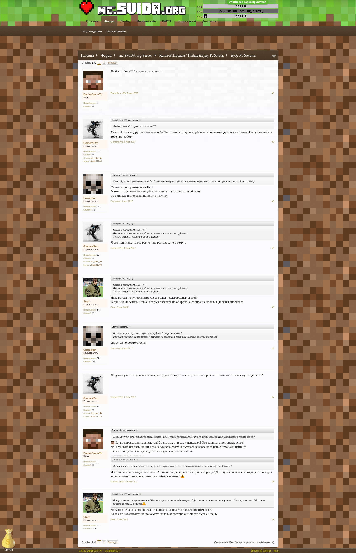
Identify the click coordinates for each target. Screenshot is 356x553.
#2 (273, 142)
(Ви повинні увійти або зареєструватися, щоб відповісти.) (244, 542)
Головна (92, 21)
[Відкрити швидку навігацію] (274, 56)
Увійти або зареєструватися (247, 2)
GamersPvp (90, 143)
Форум (109, 21)
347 (99, 309)
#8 (273, 481)
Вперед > (112, 62)
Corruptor (89, 198)
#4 (273, 248)
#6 (273, 348)
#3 (273, 201)
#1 (273, 93)
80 (98, 151)
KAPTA (167, 21)
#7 (273, 397)
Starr (86, 301)
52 (98, 206)
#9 (273, 519)
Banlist (125, 21)
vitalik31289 (96, 161)
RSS (276, 550)
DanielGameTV (92, 94)
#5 (273, 307)
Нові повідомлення (116, 31)
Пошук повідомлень (92, 31)
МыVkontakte (146, 21)
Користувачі (187, 21)
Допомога (209, 21)
